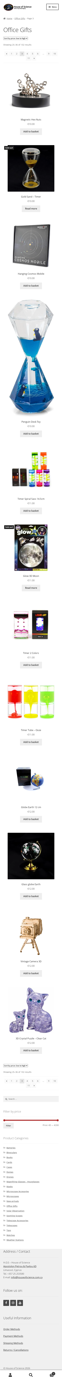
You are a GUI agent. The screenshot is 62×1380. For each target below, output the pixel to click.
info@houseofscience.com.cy (27, 1277)
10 (54, 53)
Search (31, 1375)
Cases (9, 1167)
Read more (31, 208)
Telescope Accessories (17, 1220)
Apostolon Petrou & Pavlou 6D (19, 1266)
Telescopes (11, 1225)
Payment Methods (13, 1336)
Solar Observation (15, 1210)
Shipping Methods (13, 1343)
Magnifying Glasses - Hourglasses (22, 1181)
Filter (8, 1125)
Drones (10, 1177)
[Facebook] (6, 1303)
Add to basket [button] (31, 131)
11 (29, 58)
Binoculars (11, 1152)
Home (9, 18)
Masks (9, 1186)
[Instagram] (13, 1303)
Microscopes (12, 1196)
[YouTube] (20, 1303)
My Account (10, 1375)
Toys (8, 1230)
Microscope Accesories (17, 1191)
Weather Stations (15, 1240)
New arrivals (12, 1201)
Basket (47, 1372)
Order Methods (11, 1329)
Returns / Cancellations (16, 1350)
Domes (9, 1172)
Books (9, 1157)
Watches (10, 1235)
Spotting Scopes (14, 1215)
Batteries (10, 1147)
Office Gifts (19, 18)
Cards (9, 1162)
